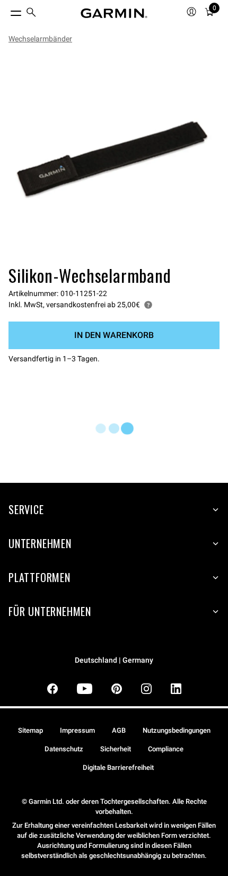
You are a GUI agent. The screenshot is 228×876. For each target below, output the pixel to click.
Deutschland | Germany (114, 660)
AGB (119, 730)
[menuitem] (31, 13)
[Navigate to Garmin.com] (114, 13)
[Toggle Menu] (6, 10)
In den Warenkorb (114, 335)
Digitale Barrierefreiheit (118, 767)
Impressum (77, 730)
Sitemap (30, 730)
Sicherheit (115, 749)
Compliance (165, 749)
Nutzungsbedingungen (177, 730)
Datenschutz (64, 749)
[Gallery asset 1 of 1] (114, 156)
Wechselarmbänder (40, 38)
